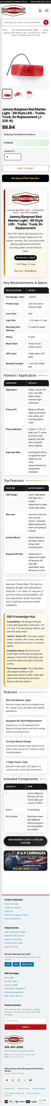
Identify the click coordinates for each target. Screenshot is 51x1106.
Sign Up (25, 1027)
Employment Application (15, 988)
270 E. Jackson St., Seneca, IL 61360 (19, 1051)
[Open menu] (47, 11)
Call (8, 964)
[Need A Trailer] (14, 1039)
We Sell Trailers (11, 981)
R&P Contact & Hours (14, 996)
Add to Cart (25, 168)
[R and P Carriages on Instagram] (18, 1080)
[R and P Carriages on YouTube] (30, 1080)
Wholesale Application (14, 992)
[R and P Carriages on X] (24, 1080)
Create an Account (13, 907)
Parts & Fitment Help (14, 943)
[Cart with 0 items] (40, 11)
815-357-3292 (14, 1047)
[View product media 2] (18, 94)
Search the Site (11, 947)
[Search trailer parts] (46, 22)
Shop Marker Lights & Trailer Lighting (25, 841)
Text (16, 964)
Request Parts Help (13, 939)
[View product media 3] (29, 94)
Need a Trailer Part (17, 1093)
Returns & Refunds (13, 918)
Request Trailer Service (15, 936)
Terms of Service (24, 1089)
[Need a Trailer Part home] (13, 10)
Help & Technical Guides (15, 932)
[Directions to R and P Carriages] (7, 1080)
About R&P (9, 977)
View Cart (9, 911)
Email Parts (27, 964)
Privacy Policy (10, 1089)
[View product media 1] (7, 94)
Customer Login (11, 904)
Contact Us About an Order (16, 915)
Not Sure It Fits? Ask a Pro (25, 178)
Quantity (9, 151)
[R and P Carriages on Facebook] (12, 1080)
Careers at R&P (11, 985)
